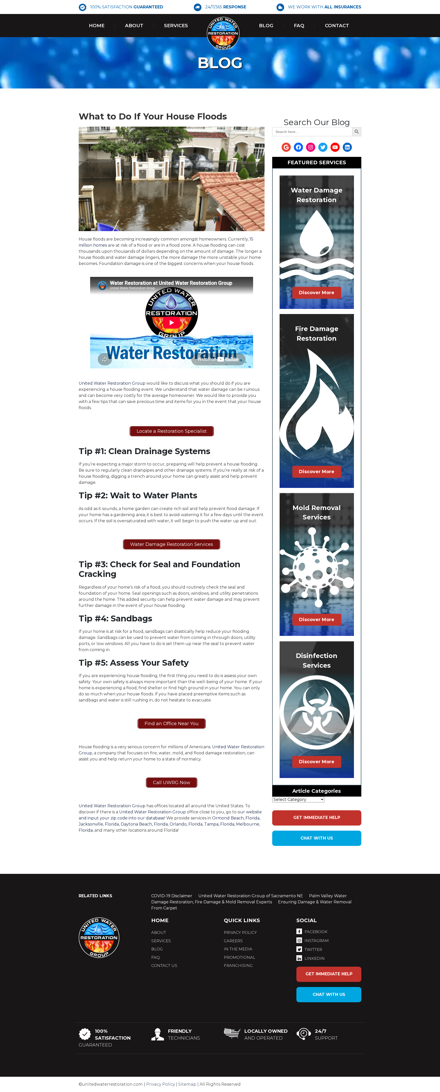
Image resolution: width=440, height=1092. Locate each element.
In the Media (238, 949)
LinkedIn (315, 958)
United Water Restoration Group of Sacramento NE (250, 895)
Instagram (317, 940)
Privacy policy (240, 932)
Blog (266, 25)
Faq (299, 25)
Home (96, 25)
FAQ (155, 957)
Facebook (316, 931)
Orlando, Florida (186, 824)
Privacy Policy (160, 1084)
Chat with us (316, 838)
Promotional (239, 957)
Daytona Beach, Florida (144, 824)
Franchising (238, 965)
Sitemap (187, 1084)
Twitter (313, 949)
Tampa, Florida (219, 824)
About (134, 25)
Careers (233, 940)
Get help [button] (316, 817)
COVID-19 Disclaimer (171, 895)
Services (176, 25)
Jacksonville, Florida (99, 824)
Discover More (316, 292)
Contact (337, 25)
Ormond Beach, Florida (235, 818)
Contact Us (164, 965)
